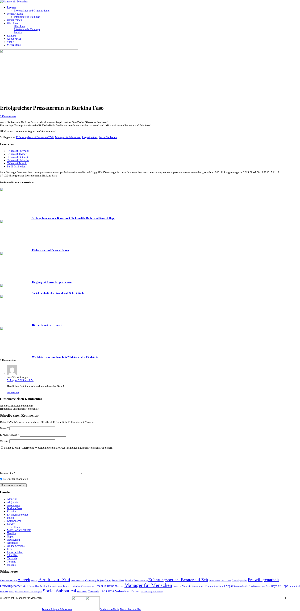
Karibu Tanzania (48, 586)
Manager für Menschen (68, 137)
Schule (11, 592)
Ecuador (11, 511)
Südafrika (12, 555)
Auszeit (24, 579)
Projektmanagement (257, 586)
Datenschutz (293, 597)
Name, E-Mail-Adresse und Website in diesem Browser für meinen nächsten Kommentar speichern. (58, 447)
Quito (268, 586)
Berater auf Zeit (54, 579)
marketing (177, 586)
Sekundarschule (21, 592)
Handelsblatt (34, 586)
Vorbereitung (157, 592)
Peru (9, 549)
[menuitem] (153, 9)
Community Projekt (94, 580)
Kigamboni (76, 586)
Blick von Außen (78, 580)
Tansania (93, 591)
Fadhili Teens (225, 580)
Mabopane (119, 586)
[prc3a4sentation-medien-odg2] (39, 99)
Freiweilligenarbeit (239, 580)
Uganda (11, 564)
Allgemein (12, 502)
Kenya (17, 527)
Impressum (265, 597)
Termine (11, 561)
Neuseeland (13, 539)
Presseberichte (15, 552)
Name (4, 428)
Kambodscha (14, 520)
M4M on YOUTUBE (19, 530)
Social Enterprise (35, 592)
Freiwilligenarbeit (263, 579)
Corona (108, 580)
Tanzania (12, 558)
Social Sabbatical (108, 137)
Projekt (245, 586)
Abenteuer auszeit (8, 580)
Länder (11, 523)
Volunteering (146, 592)
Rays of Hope (279, 586)
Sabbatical (294, 585)
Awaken (34, 580)
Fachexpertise (214, 580)
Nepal (10, 536)
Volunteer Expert (128, 591)
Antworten (13, 392)
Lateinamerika (88, 586)
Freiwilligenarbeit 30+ (14, 586)
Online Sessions (15, 545)
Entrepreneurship (141, 580)
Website (4, 441)
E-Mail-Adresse (9, 434)
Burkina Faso (14, 508)
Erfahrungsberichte (17, 514)
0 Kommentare (8, 116)
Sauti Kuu (4, 591)
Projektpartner (89, 137)
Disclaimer (279, 597)
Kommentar (7, 473)
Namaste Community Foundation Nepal (203, 585)
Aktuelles (12, 498)
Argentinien (13, 505)
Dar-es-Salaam (118, 580)
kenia (60, 586)
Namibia (11, 533)
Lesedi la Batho (104, 586)
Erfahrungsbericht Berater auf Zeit (35, 137)
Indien (10, 517)
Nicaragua (12, 542)
